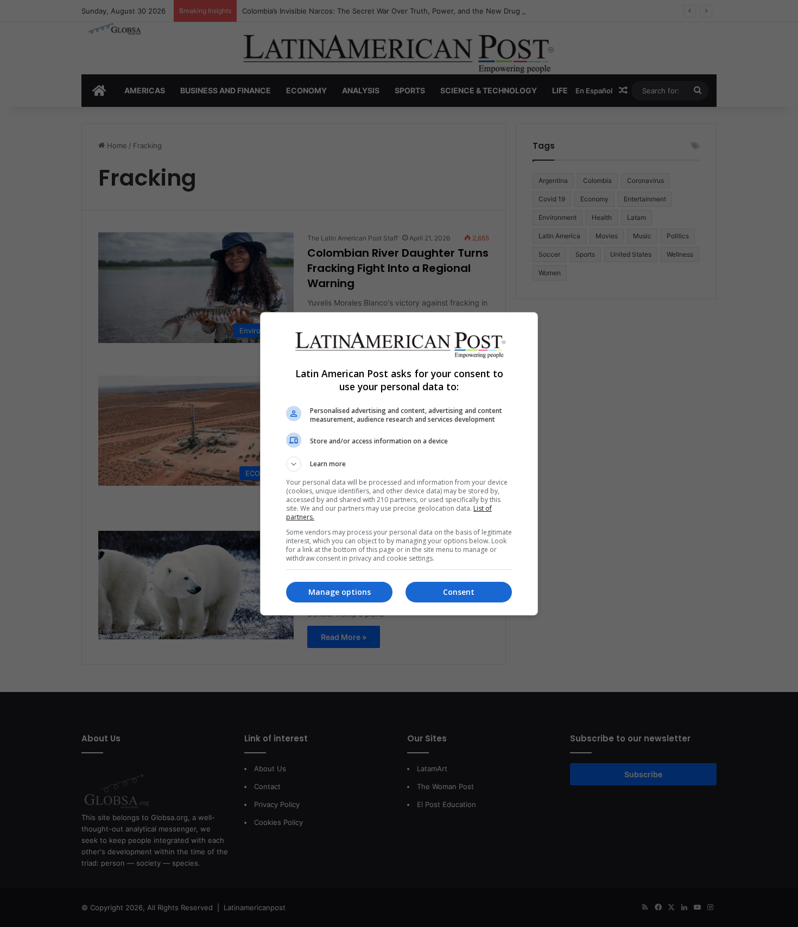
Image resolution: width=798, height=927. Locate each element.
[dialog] (399, 463)
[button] (399, 464)
